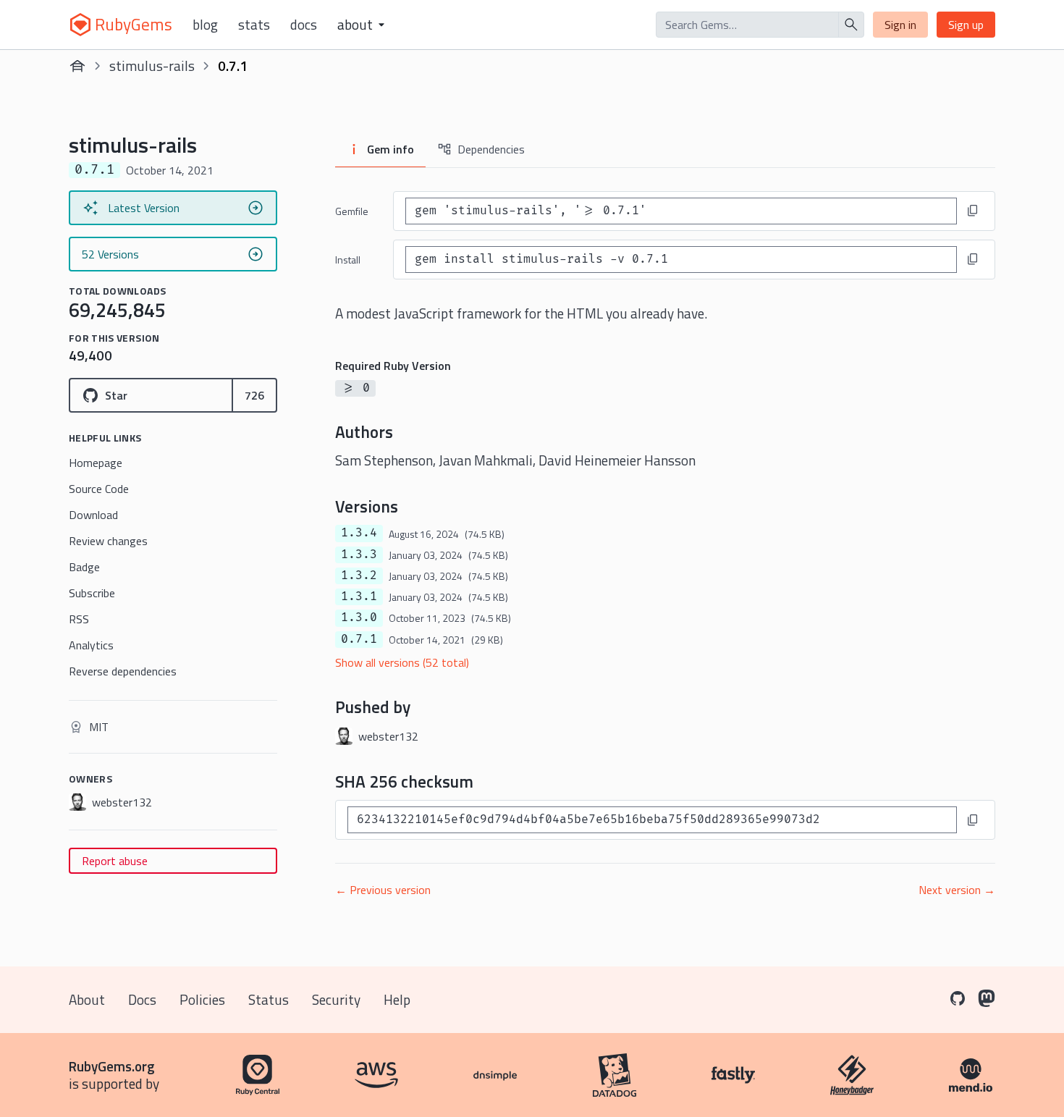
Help (397, 999)
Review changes (108, 540)
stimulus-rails (152, 65)
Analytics (91, 645)
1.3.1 (359, 596)
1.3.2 (359, 575)
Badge (84, 567)
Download (93, 514)
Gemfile (351, 211)
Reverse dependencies (123, 671)
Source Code (99, 488)
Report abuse (115, 860)
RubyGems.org (112, 1065)
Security (336, 999)
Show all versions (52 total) (402, 662)
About (87, 999)
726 (254, 395)
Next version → (957, 889)
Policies (202, 999)
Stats (254, 24)
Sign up (966, 24)
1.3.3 (359, 554)
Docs (303, 24)
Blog (205, 24)
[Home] (77, 65)
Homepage (95, 462)
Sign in (900, 24)
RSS (79, 619)
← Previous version (383, 889)
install (347, 259)
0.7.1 (359, 639)
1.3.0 (359, 617)
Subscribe (92, 593)
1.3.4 (359, 533)
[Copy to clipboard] (973, 211)
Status (268, 999)
